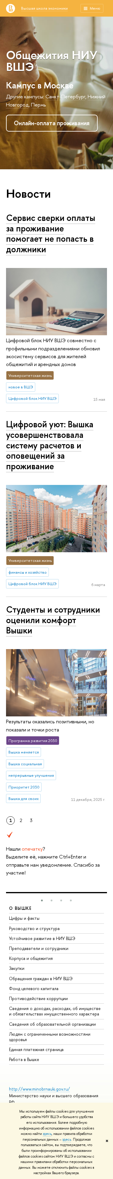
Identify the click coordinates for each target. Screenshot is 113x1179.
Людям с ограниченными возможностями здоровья (49, 1036)
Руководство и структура (34, 928)
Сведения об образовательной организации (52, 1024)
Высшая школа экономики (44, 8)
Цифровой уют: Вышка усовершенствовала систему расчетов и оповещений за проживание (49, 445)
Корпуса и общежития (31, 958)
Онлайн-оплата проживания (51, 123)
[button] (42, 900)
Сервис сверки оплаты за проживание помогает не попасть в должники (50, 233)
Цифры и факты (24, 918)
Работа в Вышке (24, 1059)
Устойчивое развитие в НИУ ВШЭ (42, 938)
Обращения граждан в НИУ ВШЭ (41, 978)
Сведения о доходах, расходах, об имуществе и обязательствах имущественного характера (55, 1011)
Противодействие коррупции (38, 998)
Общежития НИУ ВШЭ (52, 61)
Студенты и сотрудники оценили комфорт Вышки (53, 620)
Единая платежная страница (36, 1049)
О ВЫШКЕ (20, 908)
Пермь (38, 104)
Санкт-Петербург (65, 96)
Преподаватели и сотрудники (38, 948)
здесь (47, 1133)
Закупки (16, 968)
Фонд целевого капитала (33, 988)
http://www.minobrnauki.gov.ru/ (39, 1089)
